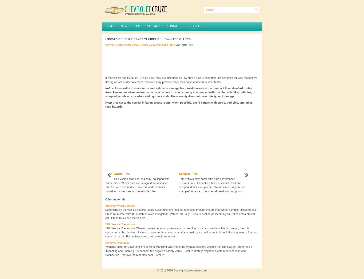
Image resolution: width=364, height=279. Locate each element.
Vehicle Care (147, 44)
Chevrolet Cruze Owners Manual (122, 44)
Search (194, 26)
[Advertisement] (182, 61)
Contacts (174, 26)
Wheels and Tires (165, 44)
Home (110, 26)
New (124, 26)
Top (137, 26)
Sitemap (153, 26)
